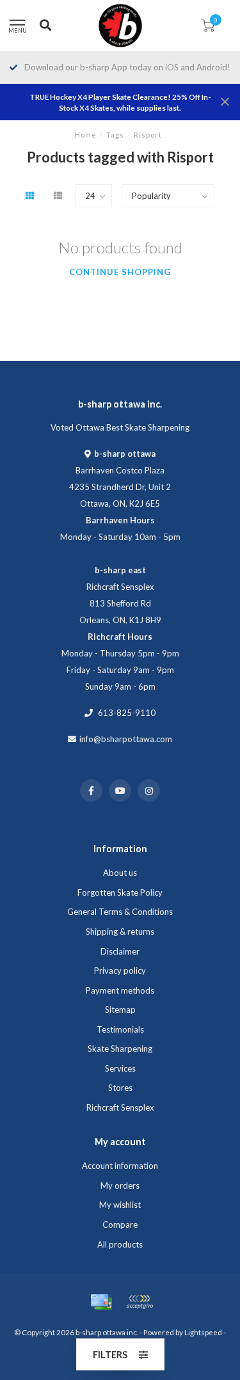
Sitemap (120, 1009)
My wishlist (120, 1205)
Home (86, 135)
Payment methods (120, 990)
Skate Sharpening (120, 1048)
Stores (120, 1088)
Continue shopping (120, 272)
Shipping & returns (120, 931)
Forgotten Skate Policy (120, 892)
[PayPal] (140, 1302)
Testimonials (120, 1029)
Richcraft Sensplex (120, 1107)
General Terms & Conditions (120, 912)
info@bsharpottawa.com (125, 739)
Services (120, 1068)
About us (120, 873)
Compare (120, 1224)
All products (120, 1244)
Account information (120, 1166)
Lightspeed (203, 1332)
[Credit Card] (101, 1302)
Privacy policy (120, 970)
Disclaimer (120, 951)
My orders (120, 1185)
